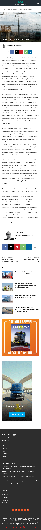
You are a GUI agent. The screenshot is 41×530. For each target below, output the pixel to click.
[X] (17, 52)
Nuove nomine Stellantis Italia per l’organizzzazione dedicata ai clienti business (19, 467)
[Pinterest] (21, 52)
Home (3, 10)
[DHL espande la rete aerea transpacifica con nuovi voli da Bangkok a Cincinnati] (7, 287)
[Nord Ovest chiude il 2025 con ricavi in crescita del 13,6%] (7, 299)
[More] (35, 52)
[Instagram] (16, 510)
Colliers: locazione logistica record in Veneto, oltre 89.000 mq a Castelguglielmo (27, 309)
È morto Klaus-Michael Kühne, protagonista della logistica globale (20, 481)
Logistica (9, 10)
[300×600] (17, 423)
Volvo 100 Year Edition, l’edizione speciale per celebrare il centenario (18, 477)
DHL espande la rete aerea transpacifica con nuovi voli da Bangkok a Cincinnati (25, 286)
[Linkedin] (30, 52)
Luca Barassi (11, 46)
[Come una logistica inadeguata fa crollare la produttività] (7, 275)
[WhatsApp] (26, 52)
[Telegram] (22, 510)
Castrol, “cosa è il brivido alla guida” (12, 484)
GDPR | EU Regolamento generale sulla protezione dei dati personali (20, 526)
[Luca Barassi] (4, 46)
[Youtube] (28, 510)
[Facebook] (12, 52)
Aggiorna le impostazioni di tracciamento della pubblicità (21, 527)
